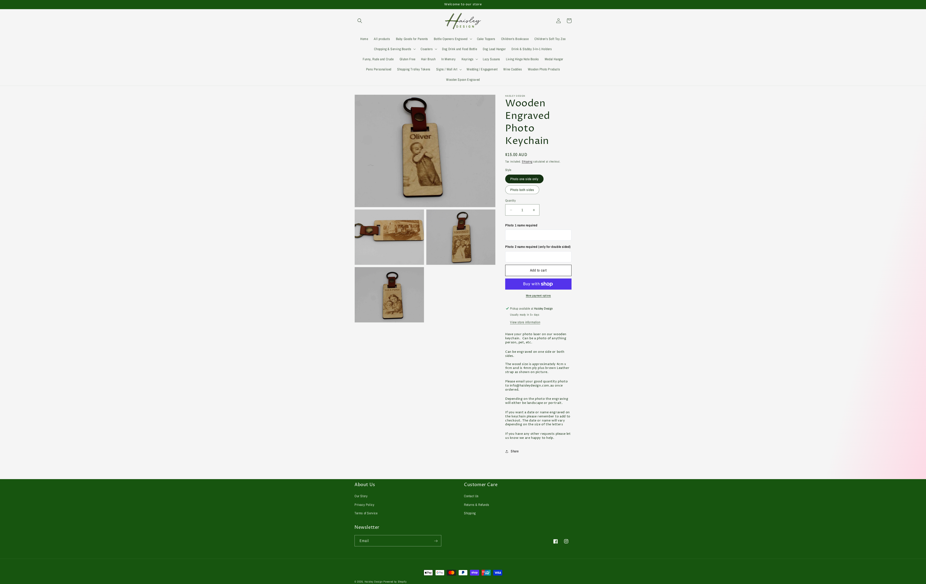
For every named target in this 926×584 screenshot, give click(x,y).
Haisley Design (374, 581)
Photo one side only (524, 179)
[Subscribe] (435, 541)
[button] (359, 20)
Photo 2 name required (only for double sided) (538, 246)
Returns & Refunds (476, 505)
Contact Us (471, 496)
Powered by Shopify (395, 581)
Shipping (527, 161)
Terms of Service (366, 513)
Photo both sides (522, 190)
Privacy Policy (364, 505)
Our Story (361, 496)
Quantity (510, 200)
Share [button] (515, 451)
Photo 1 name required (521, 225)
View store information (525, 322)
